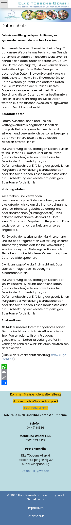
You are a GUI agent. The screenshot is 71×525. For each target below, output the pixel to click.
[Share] (35, 382)
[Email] (35, 372)
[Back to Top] (65, 511)
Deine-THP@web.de (36, 471)
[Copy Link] (35, 377)
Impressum (36, 508)
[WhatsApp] (35, 366)
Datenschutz (35, 516)
